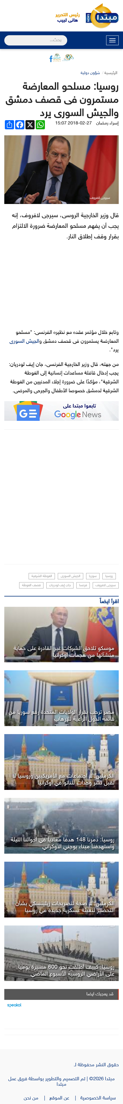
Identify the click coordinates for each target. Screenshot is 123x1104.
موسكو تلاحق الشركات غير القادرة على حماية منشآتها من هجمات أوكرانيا (64, 652)
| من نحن (36, 1098)
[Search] (6, 36)
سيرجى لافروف (106, 585)
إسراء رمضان (107, 123)
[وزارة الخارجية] (61, 698)
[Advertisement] (61, 496)
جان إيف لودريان (60, 585)
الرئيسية (110, 73)
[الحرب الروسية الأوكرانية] (61, 826)
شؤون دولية (90, 73)
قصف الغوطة (31, 585)
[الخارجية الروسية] (61, 953)
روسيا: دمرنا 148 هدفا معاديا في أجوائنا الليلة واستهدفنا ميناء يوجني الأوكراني (62, 843)
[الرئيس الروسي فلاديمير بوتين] (61, 635)
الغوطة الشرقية (41, 576)
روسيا (109, 576)
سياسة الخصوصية (99, 1098)
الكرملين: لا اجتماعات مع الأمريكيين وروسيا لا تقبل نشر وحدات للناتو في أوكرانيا (63, 779)
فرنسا (83, 585)
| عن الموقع (64, 1098)
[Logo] (64, 16)
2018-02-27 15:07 (73, 123)
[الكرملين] (61, 762)
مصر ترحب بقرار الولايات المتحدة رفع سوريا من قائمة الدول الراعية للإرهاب (61, 716)
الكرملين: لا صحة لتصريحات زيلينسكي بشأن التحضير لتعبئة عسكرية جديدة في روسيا (64, 907)
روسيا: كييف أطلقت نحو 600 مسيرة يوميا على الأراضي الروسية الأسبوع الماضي (66, 971)
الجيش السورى (24, 341)
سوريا (93, 576)
